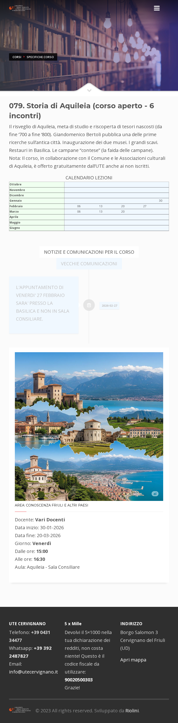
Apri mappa (133, 660)
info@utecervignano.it (33, 672)
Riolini (132, 710)
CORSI (17, 57)
